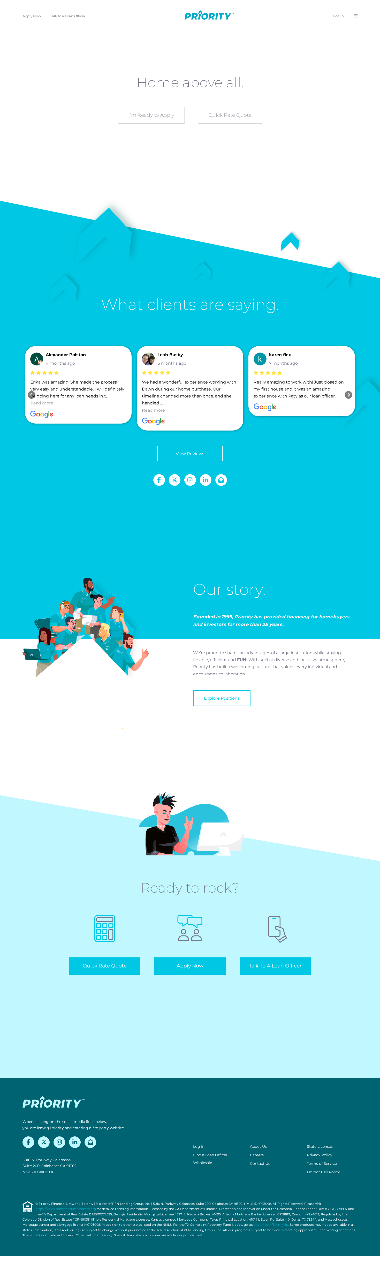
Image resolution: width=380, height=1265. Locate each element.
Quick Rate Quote (230, 115)
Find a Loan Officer (210, 1155)
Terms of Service (322, 1163)
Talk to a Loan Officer (67, 16)
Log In (338, 16)
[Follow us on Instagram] (190, 480)
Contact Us (260, 1163)
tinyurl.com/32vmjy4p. (271, 1225)
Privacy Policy (319, 1155)
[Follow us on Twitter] (174, 480)
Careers (257, 1155)
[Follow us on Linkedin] (205, 480)
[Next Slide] (348, 395)
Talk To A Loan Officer (275, 966)
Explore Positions (222, 698)
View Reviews (190, 453)
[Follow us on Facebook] (159, 480)
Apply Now (31, 16)
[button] (356, 16)
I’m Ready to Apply (151, 115)
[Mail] (221, 480)
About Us (258, 1146)
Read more (41, 403)
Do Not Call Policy (323, 1172)
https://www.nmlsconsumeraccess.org (65, 1209)
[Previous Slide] (31, 395)
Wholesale (202, 1162)
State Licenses (320, 1146)
